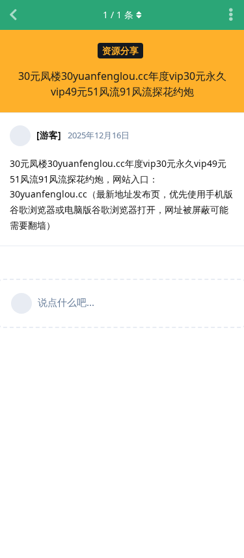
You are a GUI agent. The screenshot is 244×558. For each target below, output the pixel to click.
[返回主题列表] (13, 15)
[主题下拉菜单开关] (231, 15)
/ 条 (118, 14)
